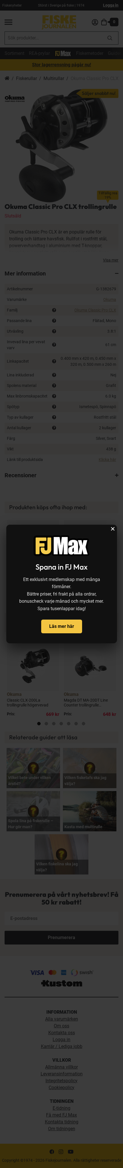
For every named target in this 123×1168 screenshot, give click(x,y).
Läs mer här (61, 626)
